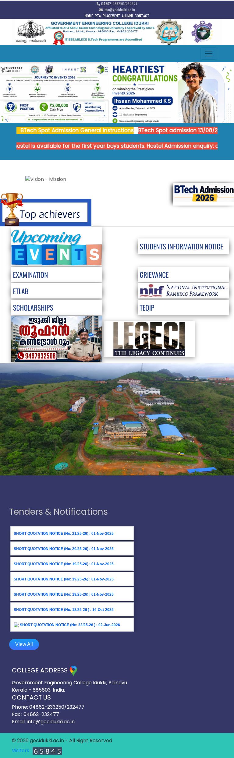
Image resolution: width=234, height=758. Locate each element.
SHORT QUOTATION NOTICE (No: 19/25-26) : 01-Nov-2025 (64, 564)
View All (24, 644)
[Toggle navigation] (208, 54)
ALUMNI (127, 15)
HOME (89, 15)
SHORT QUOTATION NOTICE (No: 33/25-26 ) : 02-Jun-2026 (70, 625)
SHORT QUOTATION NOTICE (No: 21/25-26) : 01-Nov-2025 (64, 533)
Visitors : (22, 750)
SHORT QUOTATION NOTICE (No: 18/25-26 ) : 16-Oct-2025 (64, 610)
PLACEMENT (111, 15)
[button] (17, 92)
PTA (98, 15)
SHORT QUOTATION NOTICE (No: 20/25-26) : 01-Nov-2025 (64, 549)
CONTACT (142, 15)
